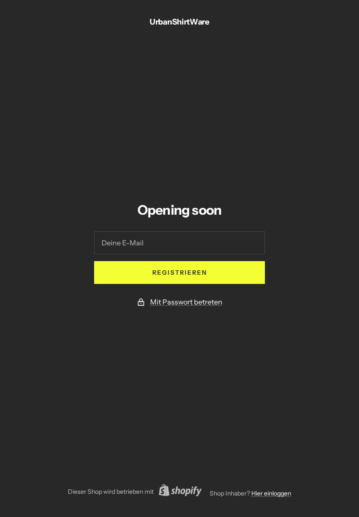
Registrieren (179, 272)
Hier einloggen (271, 493)
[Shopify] (178, 491)
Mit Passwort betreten (186, 301)
